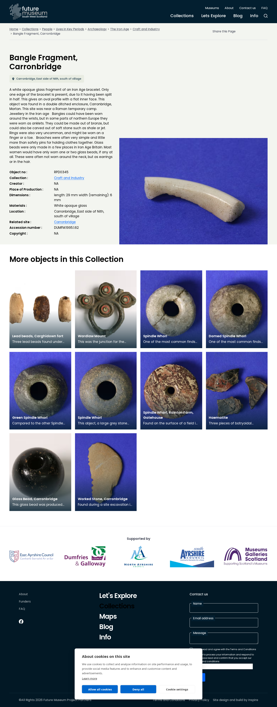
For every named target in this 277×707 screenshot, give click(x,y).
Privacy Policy (199, 700)
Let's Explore (118, 596)
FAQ (264, 8)
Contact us (247, 8)
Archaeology (97, 29)
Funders (25, 602)
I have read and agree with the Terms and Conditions (225, 649)
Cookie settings (177, 689)
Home (13, 29)
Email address (203, 618)
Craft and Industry (146, 29)
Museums (212, 8)
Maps (108, 617)
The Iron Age (119, 29)
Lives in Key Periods (70, 29)
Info (254, 16)
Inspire (253, 700)
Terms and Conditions (169, 700)
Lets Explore (213, 16)
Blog (238, 16)
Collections (182, 16)
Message (199, 633)
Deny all (138, 689)
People (47, 29)
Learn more (89, 678)
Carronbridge (65, 222)
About (229, 8)
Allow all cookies (100, 689)
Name (197, 603)
